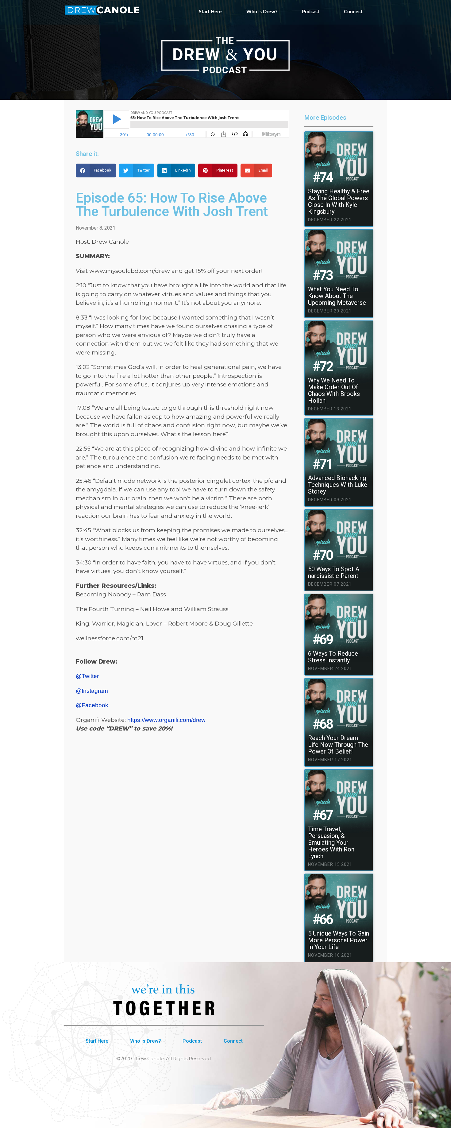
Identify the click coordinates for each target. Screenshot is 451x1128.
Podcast (310, 11)
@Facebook (92, 705)
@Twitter (87, 676)
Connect (353, 11)
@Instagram (92, 691)
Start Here (210, 11)
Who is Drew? (261, 11)
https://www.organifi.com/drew (166, 720)
